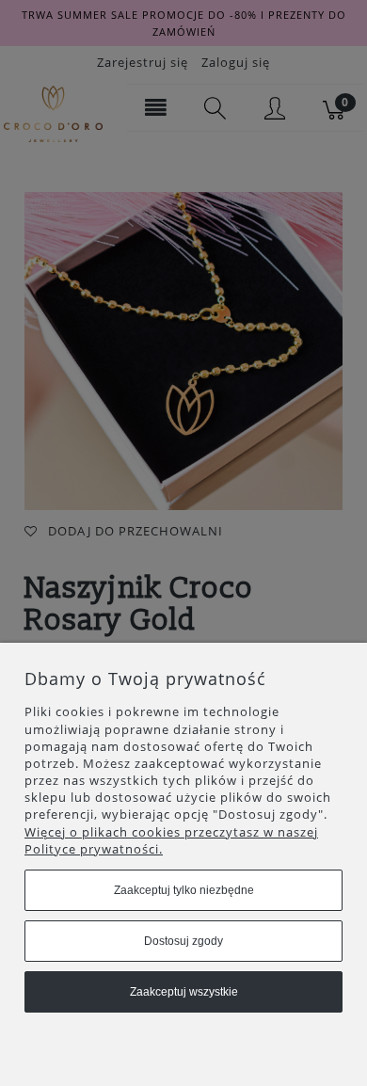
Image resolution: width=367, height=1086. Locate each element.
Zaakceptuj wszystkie (184, 991)
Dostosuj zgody (183, 941)
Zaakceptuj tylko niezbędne (184, 890)
